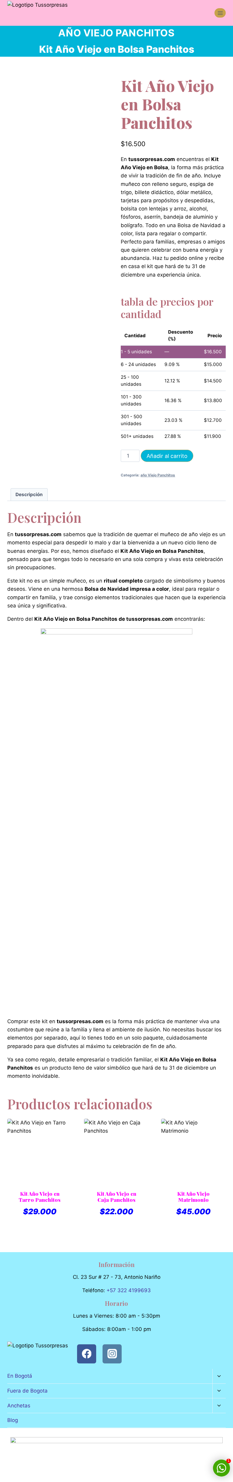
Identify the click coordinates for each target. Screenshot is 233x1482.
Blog (12, 1420)
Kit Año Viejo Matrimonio (193, 1196)
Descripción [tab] (29, 494)
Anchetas (18, 1406)
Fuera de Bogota (27, 1391)
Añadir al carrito (167, 456)
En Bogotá (19, 1376)
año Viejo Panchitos (116, 33)
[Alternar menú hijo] (219, 1376)
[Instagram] (112, 1353)
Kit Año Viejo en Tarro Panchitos (40, 1196)
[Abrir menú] (220, 13)
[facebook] (86, 1353)
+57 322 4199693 (128, 1290)
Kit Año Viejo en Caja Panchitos (116, 1196)
